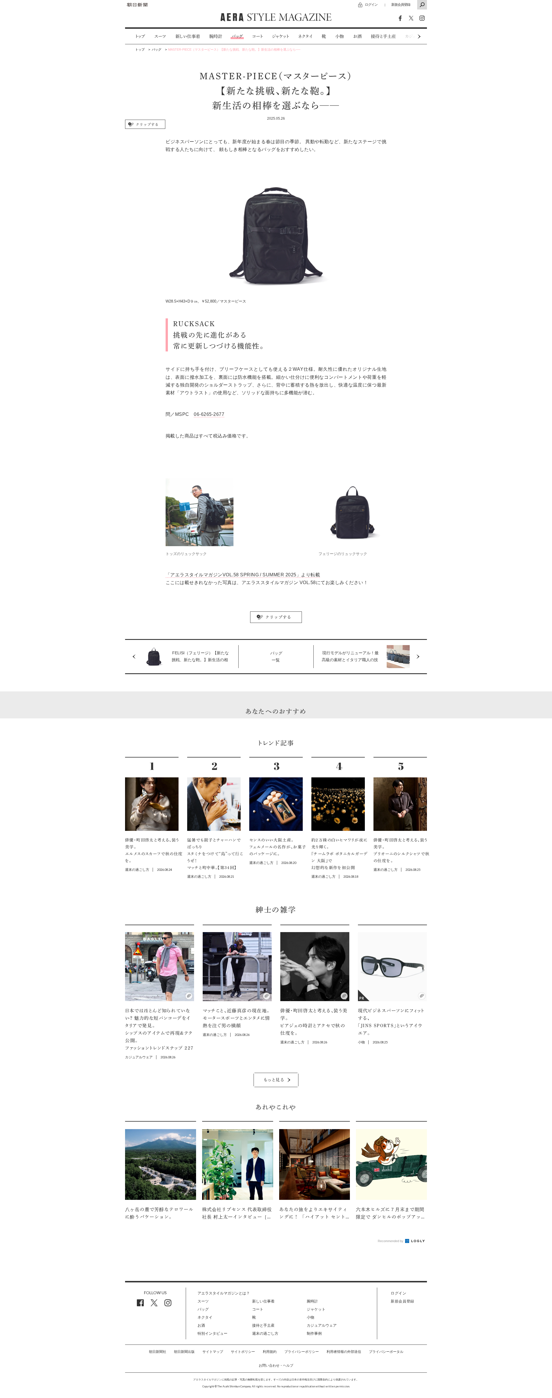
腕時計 (215, 36)
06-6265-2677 (209, 414)
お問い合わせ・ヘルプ (276, 1365)
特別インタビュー (212, 1333)
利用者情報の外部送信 (344, 1352)
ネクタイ (305, 36)
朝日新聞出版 (184, 1352)
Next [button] (408, 36)
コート (257, 36)
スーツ (160, 36)
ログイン (371, 4)
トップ (140, 36)
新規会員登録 (400, 4)
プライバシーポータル (386, 1352)
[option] (135, 36)
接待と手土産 (383, 36)
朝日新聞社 (157, 1352)
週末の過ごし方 (265, 1333)
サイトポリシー (243, 1352)
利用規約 (270, 1352)
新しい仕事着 (187, 36)
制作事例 (314, 1333)
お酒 (357, 36)
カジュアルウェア (322, 1325)
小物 (339, 36)
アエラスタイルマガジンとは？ (224, 1293)
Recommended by (391, 1241)
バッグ (237, 36)
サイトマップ (212, 1352)
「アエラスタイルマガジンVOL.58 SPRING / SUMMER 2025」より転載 (243, 574)
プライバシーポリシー (301, 1352)
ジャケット (280, 36)
